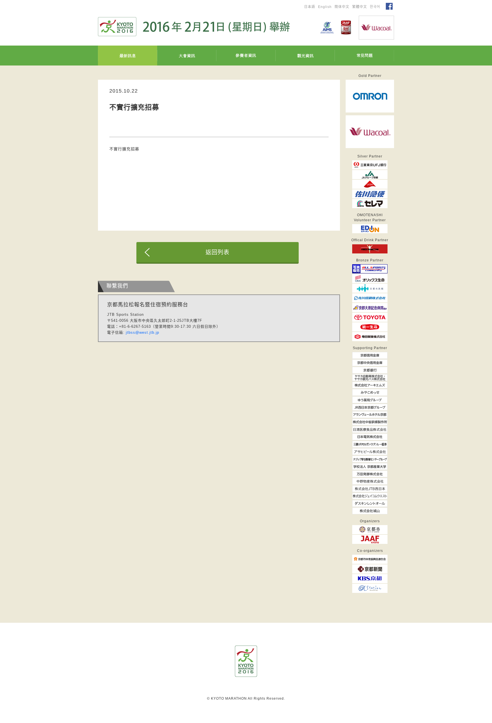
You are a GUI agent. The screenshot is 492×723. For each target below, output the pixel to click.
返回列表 (217, 252)
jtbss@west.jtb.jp (142, 332)
